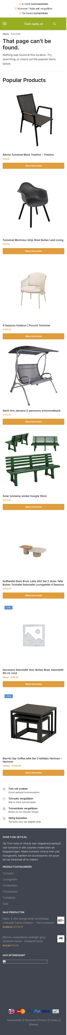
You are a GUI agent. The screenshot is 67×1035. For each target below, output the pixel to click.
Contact (54, 1020)
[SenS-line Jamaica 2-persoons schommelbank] (33, 376)
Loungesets (10, 879)
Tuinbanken (10, 885)
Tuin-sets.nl (33, 24)
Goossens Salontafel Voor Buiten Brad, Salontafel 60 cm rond (33, 671)
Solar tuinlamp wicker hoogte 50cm (25, 495)
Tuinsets (8, 873)
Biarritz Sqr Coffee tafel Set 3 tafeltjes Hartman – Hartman (32, 760)
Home (6, 34)
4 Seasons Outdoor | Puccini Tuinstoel (26, 325)
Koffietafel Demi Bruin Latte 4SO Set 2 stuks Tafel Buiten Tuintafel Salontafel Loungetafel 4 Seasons (33, 583)
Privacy (42, 1020)
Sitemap (33, 1024)
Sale (5, 903)
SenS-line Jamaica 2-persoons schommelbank (32, 410)
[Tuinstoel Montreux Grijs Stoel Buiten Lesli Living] (33, 205)
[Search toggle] (54, 24)
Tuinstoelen (10, 891)
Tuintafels (9, 897)
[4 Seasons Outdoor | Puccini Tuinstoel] (33, 290)
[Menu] (8, 23)
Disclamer (30, 1020)
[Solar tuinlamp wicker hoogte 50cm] (33, 461)
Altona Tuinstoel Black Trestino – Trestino (28, 154)
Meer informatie (33, 165)
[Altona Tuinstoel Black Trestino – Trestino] (33, 120)
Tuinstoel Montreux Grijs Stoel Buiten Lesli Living (33, 239)
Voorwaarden (14, 1020)
